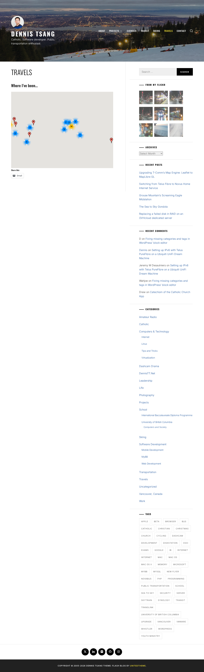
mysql (157, 571)
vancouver (164, 621)
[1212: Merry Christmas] (146, 130)
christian (164, 528)
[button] (29, 134)
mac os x (146, 564)
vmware (181, 621)
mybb (144, 571)
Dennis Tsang (33, 33)
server (181, 593)
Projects (114, 30)
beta (156, 521)
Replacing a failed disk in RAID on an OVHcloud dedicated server (161, 215)
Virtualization (148, 357)
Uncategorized (148, 486)
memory (162, 564)
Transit (145, 30)
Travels (168, 30)
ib (170, 550)
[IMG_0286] (146, 114)
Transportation (147, 472)
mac (160, 557)
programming (176, 579)
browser (170, 521)
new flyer (173, 571)
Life (141, 387)
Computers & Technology (154, 331)
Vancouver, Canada (150, 493)
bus (184, 521)
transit (180, 600)
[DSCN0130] (176, 130)
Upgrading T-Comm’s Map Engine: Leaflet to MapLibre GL (166, 174)
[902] (161, 98)
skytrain (146, 600)
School (143, 409)
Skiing (156, 30)
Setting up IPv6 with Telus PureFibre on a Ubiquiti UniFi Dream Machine (161, 254)
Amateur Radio (148, 317)
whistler (146, 629)
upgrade (146, 621)
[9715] (161, 114)
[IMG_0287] (146, 98)
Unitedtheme (138, 666)
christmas (182, 528)
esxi (185, 543)
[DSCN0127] (161, 130)
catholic (146, 528)
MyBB (145, 456)
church (146, 536)
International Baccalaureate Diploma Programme (167, 415)
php (159, 579)
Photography (146, 395)
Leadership (145, 380)
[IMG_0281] (176, 98)
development (149, 543)
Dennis (143, 250)
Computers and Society (155, 427)
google (159, 550)
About (101, 30)
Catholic (132, 30)
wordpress (165, 629)
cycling (161, 536)
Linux (144, 343)
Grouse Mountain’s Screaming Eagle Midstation (160, 197)
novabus (146, 579)
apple (144, 521)
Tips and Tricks (149, 350)
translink (147, 607)
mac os (173, 557)
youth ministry (150, 636)
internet (182, 550)
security (165, 593)
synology (164, 600)
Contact (181, 30)
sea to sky (147, 593)
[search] (191, 30)
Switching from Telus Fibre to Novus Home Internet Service (164, 186)
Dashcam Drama (149, 366)
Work (142, 501)
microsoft (179, 564)
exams (145, 550)
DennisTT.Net (147, 373)
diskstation (170, 543)
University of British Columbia (157, 422)
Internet (145, 337)
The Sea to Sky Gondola (153, 206)
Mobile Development (152, 450)
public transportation (155, 586)
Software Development (152, 444)
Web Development (151, 463)
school (179, 586)
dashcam (177, 536)
